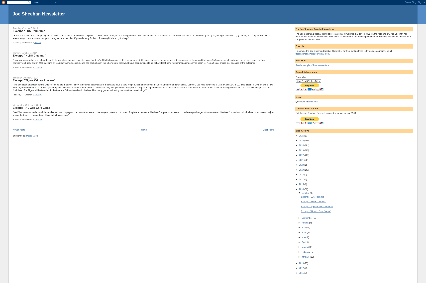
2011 (301, 273)
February (306, 252)
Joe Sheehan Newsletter (39, 13)
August (305, 222)
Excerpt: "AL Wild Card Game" (32, 107)
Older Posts (268, 130)
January (306, 257)
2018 (301, 174)
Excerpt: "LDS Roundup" (29, 30)
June (304, 232)
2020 (301, 165)
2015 (301, 184)
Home (144, 130)
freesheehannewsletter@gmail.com (312, 54)
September (307, 218)
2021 (301, 160)
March (305, 247)
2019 (301, 170)
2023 (301, 150)
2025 (301, 140)
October (306, 193)
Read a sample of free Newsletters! (312, 65)
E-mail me (312, 101)
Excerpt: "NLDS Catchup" (29, 55)
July (304, 227)
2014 (301, 189)
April (304, 242)
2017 (301, 179)
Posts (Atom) (32, 136)
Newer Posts (19, 130)
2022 (301, 155)
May (304, 237)
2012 (301, 268)
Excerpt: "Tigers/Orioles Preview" (34, 80)
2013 (301, 263)
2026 (301, 136)
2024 (301, 145)
